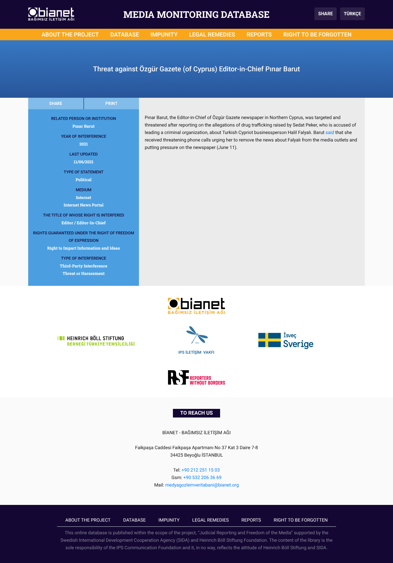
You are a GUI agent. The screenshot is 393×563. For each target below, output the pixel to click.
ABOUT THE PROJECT (70, 34)
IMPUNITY (164, 34)
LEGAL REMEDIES (212, 34)
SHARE (325, 13)
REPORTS (259, 34)
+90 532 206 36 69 (202, 477)
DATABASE (124, 34)
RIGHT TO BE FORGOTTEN (317, 34)
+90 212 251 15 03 (201, 470)
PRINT (111, 103)
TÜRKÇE (352, 13)
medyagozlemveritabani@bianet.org (202, 485)
